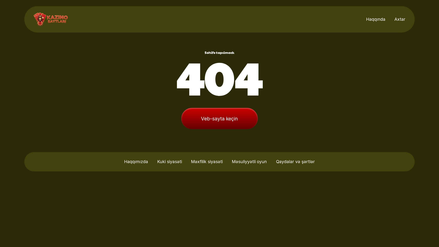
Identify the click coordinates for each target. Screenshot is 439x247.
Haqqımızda (136, 161)
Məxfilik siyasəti (207, 161)
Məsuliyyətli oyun (249, 161)
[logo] (51, 19)
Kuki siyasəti (169, 161)
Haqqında (375, 19)
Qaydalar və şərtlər (295, 161)
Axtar (399, 19)
